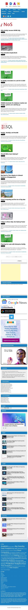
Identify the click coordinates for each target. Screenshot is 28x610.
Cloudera (16, 60)
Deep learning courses (4, 397)
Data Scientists (19, 553)
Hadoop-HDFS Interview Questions (6, 384)
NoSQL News (23, 61)
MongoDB (23, 562)
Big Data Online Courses (5, 400)
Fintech (12, 555)
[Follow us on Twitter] (8, 16)
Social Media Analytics (16, 566)
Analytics (10, 89)
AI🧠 (9, 9)
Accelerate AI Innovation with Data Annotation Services (16, 518)
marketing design (19, 560)
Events (2, 583)
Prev (7, 256)
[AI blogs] (14, 364)
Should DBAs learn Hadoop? (9, 154)
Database (6, 554)
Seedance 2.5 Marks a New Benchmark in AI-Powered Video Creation (13, 374)
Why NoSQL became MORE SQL (10, 30)
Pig (26, 61)
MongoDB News (18, 61)
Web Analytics (13, 567)
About (6, 9)
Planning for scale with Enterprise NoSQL (13, 244)
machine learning (7, 558)
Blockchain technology (5, 550)
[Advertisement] (14, 67)
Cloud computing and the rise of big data (13, 199)
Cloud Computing (17, 185)
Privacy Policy (3, 584)
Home (3, 9)
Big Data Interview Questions (5, 383)
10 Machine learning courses (5, 402)
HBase (5, 61)
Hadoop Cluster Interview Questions (6, 385)
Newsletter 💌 (4, 13)
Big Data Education (4, 577)
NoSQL (3, 564)
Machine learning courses (5, 398)
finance (8, 555)
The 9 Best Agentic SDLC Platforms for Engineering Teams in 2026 (12, 375)
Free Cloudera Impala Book (9, 53)
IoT (1, 558)
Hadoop (9, 11)
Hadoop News (21, 60)
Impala (9, 61)
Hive (6, 61)
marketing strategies (5, 561)
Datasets (9, 13)
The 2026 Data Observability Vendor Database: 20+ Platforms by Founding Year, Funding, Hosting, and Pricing (16, 477)
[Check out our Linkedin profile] (10, 16)
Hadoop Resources (14, 557)
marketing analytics (8, 560)
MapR (13, 558)
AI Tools (13, 13)
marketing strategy (15, 562)
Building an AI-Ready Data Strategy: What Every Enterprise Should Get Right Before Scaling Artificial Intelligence (13, 377)
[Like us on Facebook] (6, 16)
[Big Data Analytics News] (14, 6)
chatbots (15, 550)
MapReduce (18, 558)
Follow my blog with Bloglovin (5, 569)
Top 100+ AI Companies (4, 587)
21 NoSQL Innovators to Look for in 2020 (13, 80)
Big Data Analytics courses (5, 401)
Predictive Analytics (4, 62)
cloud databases (12, 552)
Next (20, 256)
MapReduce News (13, 61)
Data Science (3, 11)
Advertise (23, 11)
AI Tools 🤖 (14, 9)
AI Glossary (3, 575)
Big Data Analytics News (8, 19)
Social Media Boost (4, 585)
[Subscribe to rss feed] (4, 16)
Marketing (24, 558)
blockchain (25, 548)
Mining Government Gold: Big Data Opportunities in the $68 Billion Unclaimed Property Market (16, 456)
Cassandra (13, 60)
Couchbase (21, 113)
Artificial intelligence (12, 546)
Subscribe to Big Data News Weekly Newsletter (8, 586)
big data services (17, 548)
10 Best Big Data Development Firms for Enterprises (16, 528)
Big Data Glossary (16, 11)
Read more (7, 602)
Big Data (18, 9)
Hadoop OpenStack (6, 557)
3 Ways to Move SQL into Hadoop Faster (13, 222)
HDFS (23, 557)
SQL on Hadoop (6, 567)
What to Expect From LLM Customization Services (10, 371)
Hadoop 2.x (21, 555)
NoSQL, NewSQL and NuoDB (9, 132)
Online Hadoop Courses (4, 399)
